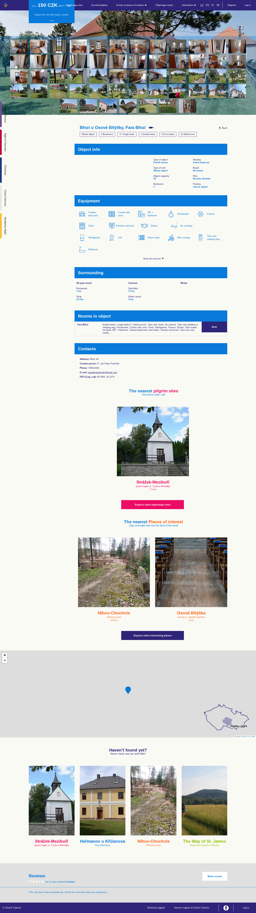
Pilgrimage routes (164, 5)
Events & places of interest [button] (130, 5)
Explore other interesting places (153, 635)
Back (224, 128)
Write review (215, 876)
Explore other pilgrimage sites (152, 504)
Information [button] (188, 5)
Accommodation (99, 5)
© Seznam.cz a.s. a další (248, 736)
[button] (128, 690)
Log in (248, 5)
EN (207, 5)
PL (212, 5)
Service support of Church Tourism (191, 907)
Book (214, 327)
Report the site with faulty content (52, 14)
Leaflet (237, 736)
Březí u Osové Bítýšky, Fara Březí (113, 127)
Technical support (156, 907)
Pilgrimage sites (74, 5)
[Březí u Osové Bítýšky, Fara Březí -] (19, 46)
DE (218, 5)
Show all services (152, 258)
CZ (201, 5)
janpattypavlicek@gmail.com (102, 372)
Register (232, 5)
